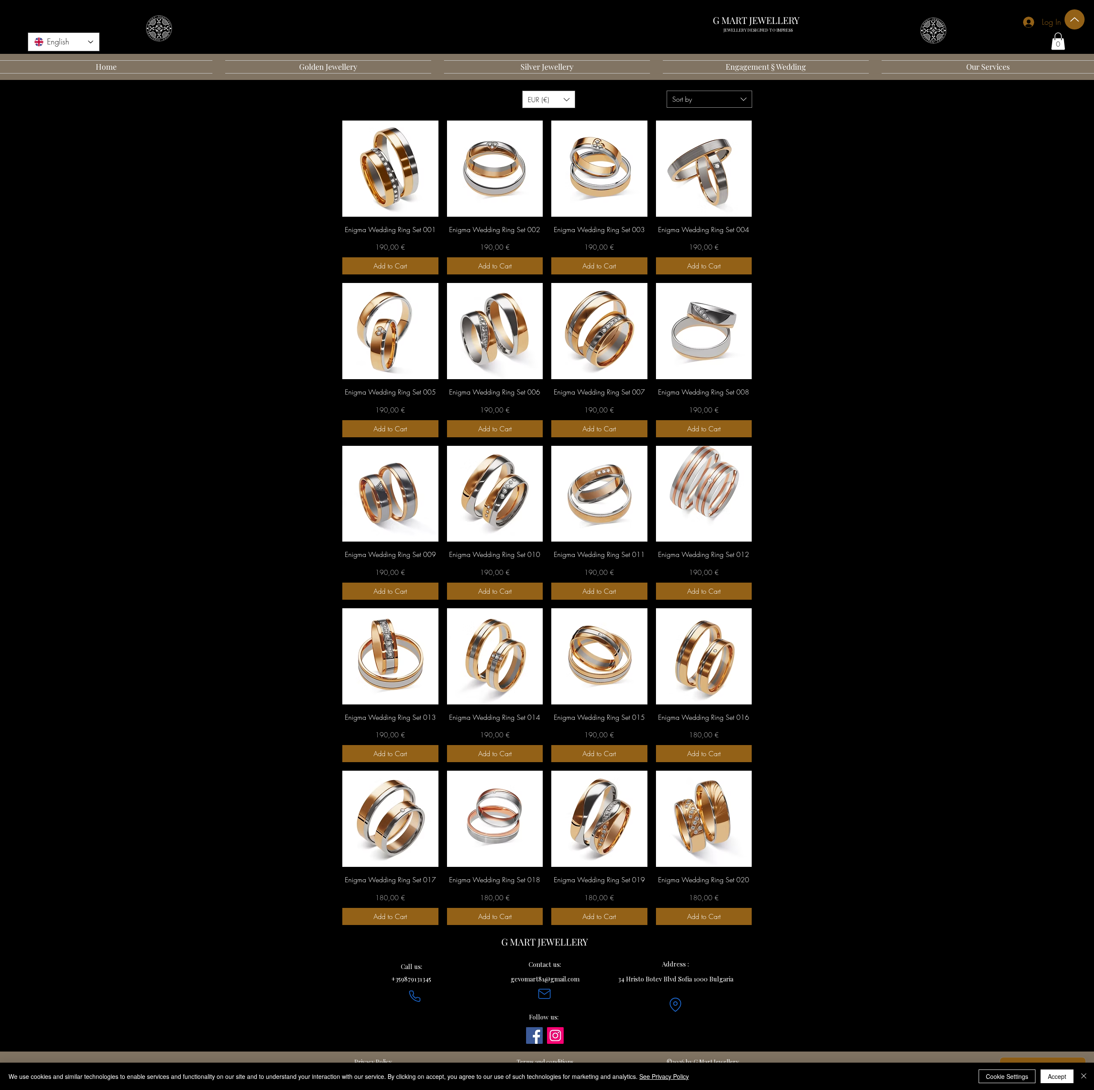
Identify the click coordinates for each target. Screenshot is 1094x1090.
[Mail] (544, 993)
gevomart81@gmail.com (545, 979)
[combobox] (709, 99)
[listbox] (548, 99)
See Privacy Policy (664, 1076)
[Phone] (414, 996)
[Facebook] (534, 1035)
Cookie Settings (1007, 1076)
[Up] (1075, 19)
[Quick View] (390, 169)
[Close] (1084, 1076)
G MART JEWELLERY (756, 20)
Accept (1057, 1076)
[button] (1058, 41)
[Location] (675, 1004)
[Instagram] (555, 1035)
